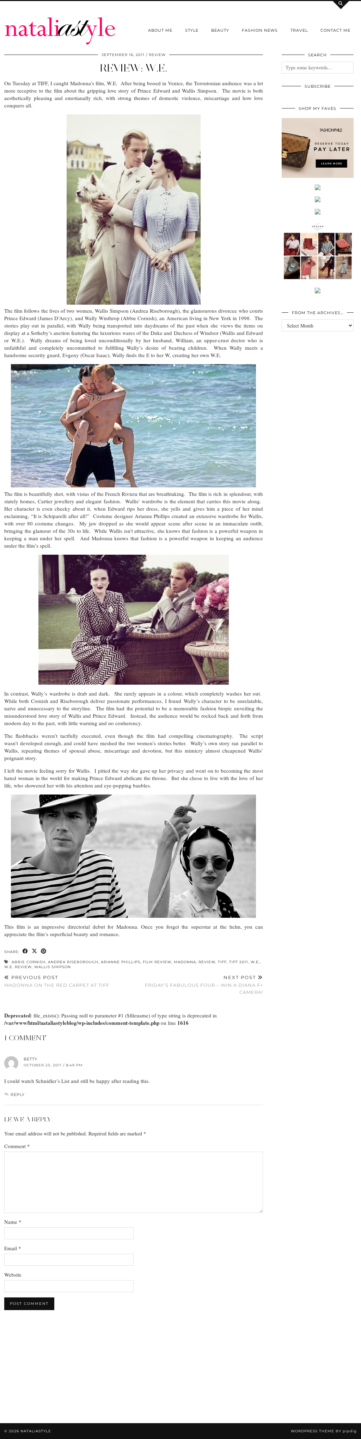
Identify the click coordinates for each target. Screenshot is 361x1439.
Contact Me (335, 30)
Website (13, 1274)
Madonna (185, 962)
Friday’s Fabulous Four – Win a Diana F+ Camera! (204, 984)
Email (12, 1248)
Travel (299, 30)
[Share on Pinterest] (43, 951)
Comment (17, 1146)
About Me (160, 30)
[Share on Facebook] (25, 951)
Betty (30, 1059)
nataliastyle (35, 1431)
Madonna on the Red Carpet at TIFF (56, 981)
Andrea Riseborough (73, 962)
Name (13, 1221)
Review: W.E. (133, 67)
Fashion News (260, 30)
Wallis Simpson (52, 967)
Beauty (220, 30)
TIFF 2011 (238, 962)
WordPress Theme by (324, 1431)
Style (191, 30)
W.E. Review (18, 967)
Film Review (157, 962)
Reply (18, 1094)
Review (157, 54)
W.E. (255, 962)
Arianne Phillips (120, 962)
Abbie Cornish (28, 962)
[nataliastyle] (60, 22)
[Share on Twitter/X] (34, 951)
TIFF (222, 962)
